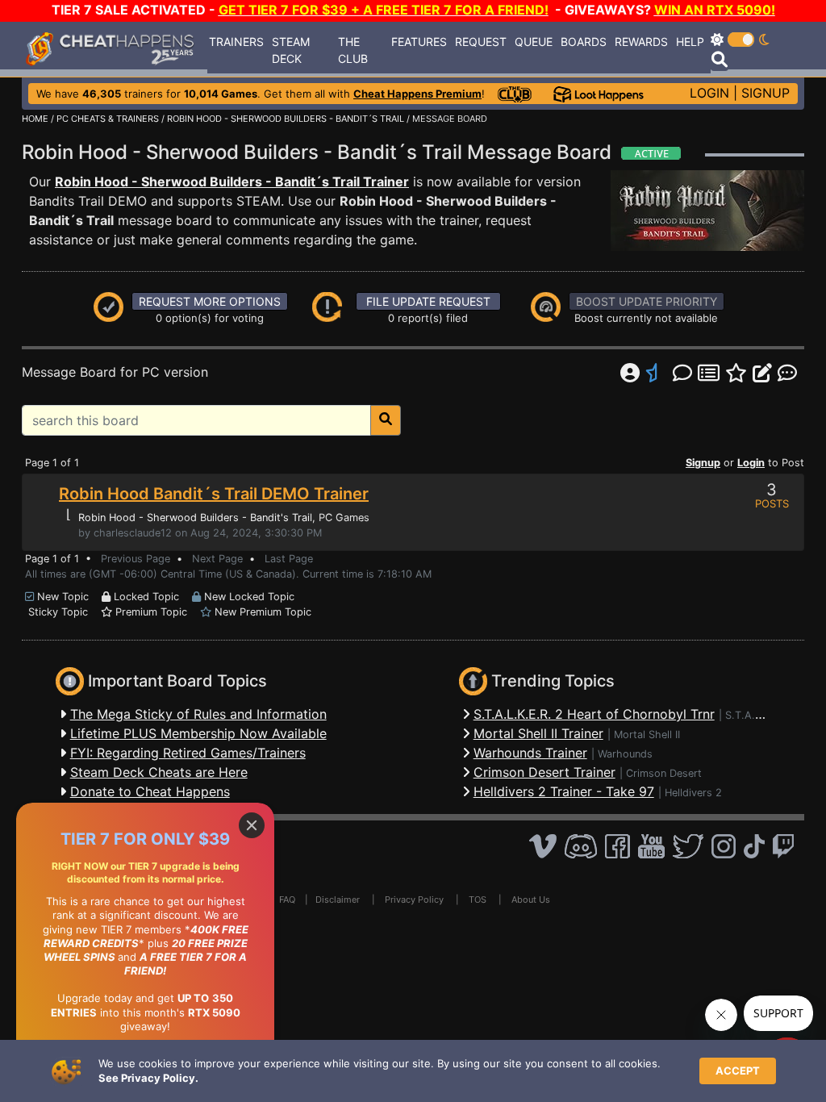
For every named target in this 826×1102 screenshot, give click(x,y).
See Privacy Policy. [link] (148, 1077)
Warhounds (625, 754)
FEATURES (419, 41)
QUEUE (534, 41)
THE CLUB (353, 50)
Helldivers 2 (693, 793)
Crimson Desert (664, 773)
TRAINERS (236, 41)
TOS (477, 899)
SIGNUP (765, 93)
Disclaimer (337, 899)
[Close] (252, 825)
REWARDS (641, 41)
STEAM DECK (291, 50)
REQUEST (481, 41)
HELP (690, 41)
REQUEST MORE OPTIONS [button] (210, 301)
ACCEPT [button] (737, 1070)
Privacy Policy (414, 899)
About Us (530, 899)
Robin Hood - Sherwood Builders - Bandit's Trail (195, 517)
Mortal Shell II (647, 734)
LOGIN (709, 93)
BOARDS (584, 41)
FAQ (287, 899)
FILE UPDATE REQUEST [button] (428, 301)
